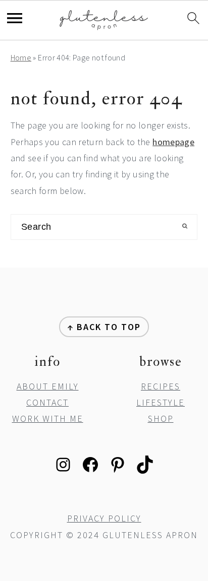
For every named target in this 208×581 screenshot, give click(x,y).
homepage (173, 142)
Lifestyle (160, 402)
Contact (47, 402)
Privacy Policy (104, 518)
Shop (161, 418)
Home (21, 57)
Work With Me (47, 418)
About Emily (48, 386)
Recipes (160, 386)
